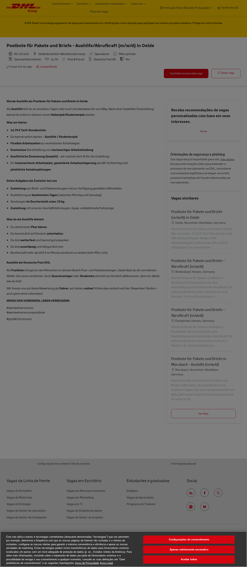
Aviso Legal (106, 563)
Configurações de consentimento (189, 539)
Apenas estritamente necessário (189, 549)
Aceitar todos (189, 559)
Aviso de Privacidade (87, 563)
